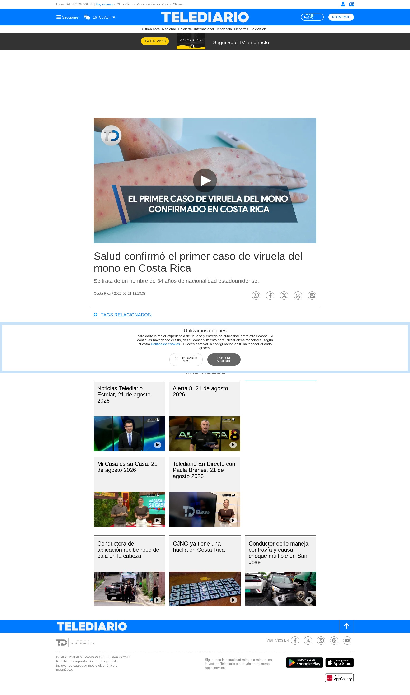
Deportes (241, 29)
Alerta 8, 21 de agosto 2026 (200, 391)
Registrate (341, 17)
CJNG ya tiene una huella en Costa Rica (199, 546)
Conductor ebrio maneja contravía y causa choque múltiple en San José (278, 552)
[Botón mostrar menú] (68, 17)
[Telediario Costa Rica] (205, 17)
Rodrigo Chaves (172, 4)
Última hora (151, 29)
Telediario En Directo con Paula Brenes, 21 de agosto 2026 (204, 470)
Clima (129, 4)
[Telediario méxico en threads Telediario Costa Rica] (334, 640)
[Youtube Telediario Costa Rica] (347, 640)
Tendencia (224, 29)
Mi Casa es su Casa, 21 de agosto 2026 (127, 467)
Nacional (169, 29)
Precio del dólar (147, 4)
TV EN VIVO (310, 17)
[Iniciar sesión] (343, 4)
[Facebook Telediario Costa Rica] (295, 640)
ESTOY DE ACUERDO (224, 359)
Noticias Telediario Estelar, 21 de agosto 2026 (123, 394)
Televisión (258, 29)
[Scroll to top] (347, 626)
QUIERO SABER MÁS (186, 359)
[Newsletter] (351, 5)
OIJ (119, 4)
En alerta (185, 29)
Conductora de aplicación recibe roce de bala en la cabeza (128, 549)
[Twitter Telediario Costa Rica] (308, 640)
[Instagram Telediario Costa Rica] (321, 640)
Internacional (204, 29)
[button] (256, 295)
